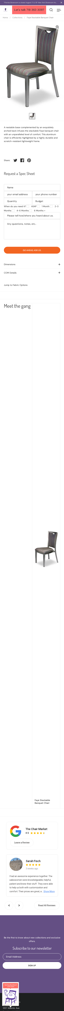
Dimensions (9, 264)
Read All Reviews (46, 905)
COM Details (10, 272)
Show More (49, 891)
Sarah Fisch (33, 861)
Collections (17, 17)
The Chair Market (36, 829)
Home (5, 17)
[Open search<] (51, 10)
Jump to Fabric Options (15, 285)
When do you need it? (15, 206)
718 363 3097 (35, 10)
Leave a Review (22, 842)
